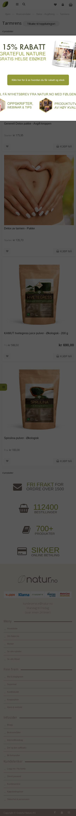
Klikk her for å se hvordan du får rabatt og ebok (38, 80)
